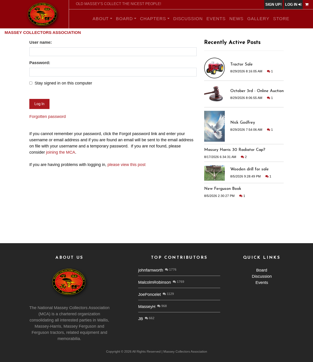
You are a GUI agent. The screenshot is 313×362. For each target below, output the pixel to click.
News (236, 18)
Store (281, 18)
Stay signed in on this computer (63, 83)
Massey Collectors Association (43, 32)
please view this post (126, 164)
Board (124, 18)
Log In (291, 4)
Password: (39, 62)
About (101, 18)
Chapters (153, 18)
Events (216, 18)
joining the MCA (60, 152)
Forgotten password (47, 116)
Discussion (188, 18)
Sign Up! (273, 4)
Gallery (258, 18)
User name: (40, 42)
